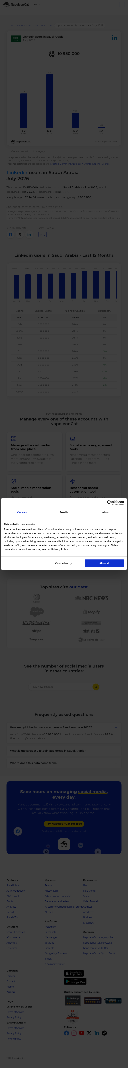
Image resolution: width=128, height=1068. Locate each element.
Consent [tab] (22, 512)
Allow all (104, 563)
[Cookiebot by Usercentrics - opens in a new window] (109, 502)
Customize (61, 563)
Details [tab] (64, 512)
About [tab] (106, 512)
